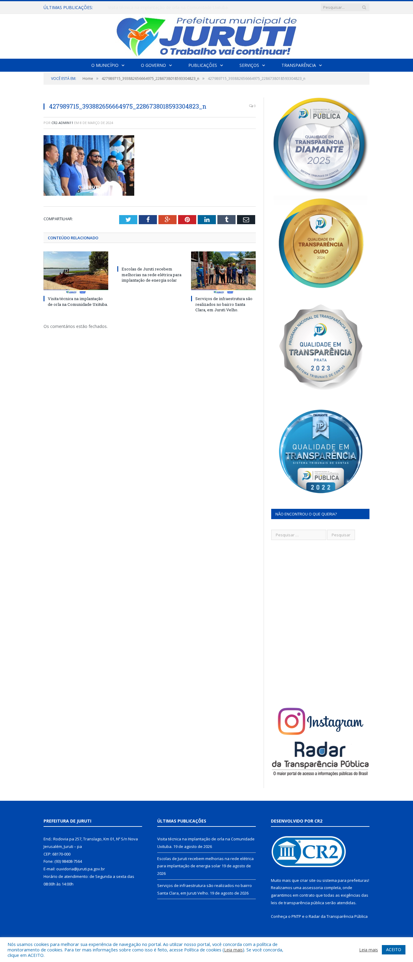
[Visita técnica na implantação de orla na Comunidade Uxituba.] (76, 272)
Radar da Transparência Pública (338, 916)
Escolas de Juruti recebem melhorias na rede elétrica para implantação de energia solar (177, 7)
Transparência (298, 65)
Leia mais (233, 950)
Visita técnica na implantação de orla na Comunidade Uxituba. (78, 301)
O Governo (153, 65)
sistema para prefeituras (345, 880)
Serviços (249, 65)
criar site (308, 880)
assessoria (312, 887)
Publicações (202, 65)
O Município (105, 65)
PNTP (296, 916)
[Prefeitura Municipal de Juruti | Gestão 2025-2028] (206, 35)
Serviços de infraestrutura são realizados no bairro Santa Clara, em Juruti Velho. (223, 304)
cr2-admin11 (62, 122)
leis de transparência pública (297, 902)
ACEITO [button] (393, 949)
